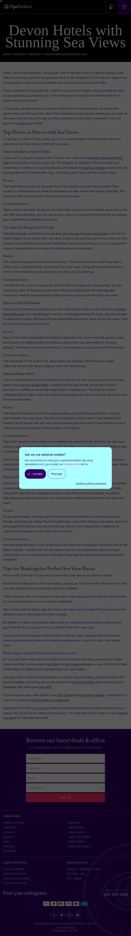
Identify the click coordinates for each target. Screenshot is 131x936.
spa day (52, 664)
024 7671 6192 (116, 894)
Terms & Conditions (14, 869)
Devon (110, 73)
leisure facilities (84, 682)
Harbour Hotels (93, 168)
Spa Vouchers (76, 827)
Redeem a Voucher (14, 822)
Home (6, 54)
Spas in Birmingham (80, 846)
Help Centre (10, 827)
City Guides (35, 54)
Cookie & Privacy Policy (16, 878)
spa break (71, 664)
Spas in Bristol (76, 841)
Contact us (9, 832)
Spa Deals (9, 846)
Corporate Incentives (15, 883)
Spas (6, 841)
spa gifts (45, 687)
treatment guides (92, 695)
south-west (24, 123)
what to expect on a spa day (49, 700)
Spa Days (74, 822)
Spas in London (77, 832)
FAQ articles (65, 695)
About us (8, 836)
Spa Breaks (9, 850)
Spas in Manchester (80, 836)
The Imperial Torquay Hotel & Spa (85, 233)
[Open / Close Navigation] (124, 6)
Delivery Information (14, 873)
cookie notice (72, 464)
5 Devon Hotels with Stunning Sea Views (66, 54)
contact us (41, 708)
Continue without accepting (91, 483)
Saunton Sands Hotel (33, 385)
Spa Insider (19, 54)
